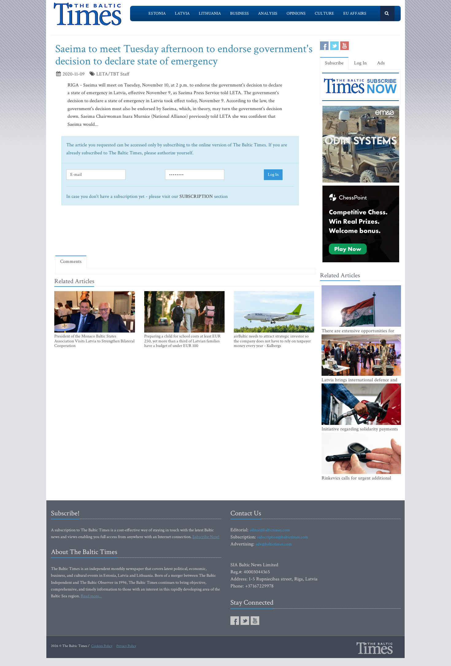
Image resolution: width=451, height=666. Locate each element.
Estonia (157, 13)
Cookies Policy (101, 646)
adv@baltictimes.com (274, 544)
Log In (273, 174)
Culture (324, 13)
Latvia (182, 13)
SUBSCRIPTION (196, 196)
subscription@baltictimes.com (282, 537)
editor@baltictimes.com (270, 530)
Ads (381, 63)
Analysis (267, 13)
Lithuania (210, 13)
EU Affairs (354, 13)
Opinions (296, 13)
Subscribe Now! (205, 537)
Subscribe (334, 63)
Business (239, 13)
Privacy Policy (126, 646)
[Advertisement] (185, 233)
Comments (71, 261)
